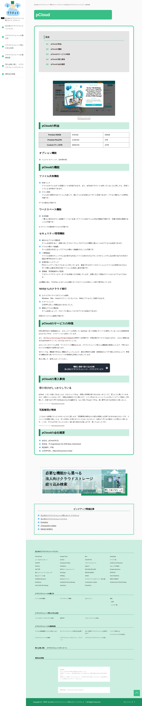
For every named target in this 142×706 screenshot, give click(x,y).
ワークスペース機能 (65, 598)
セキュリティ (89, 598)
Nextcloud (8, 219)
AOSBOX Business (11, 169)
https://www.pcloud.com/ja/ (84, 118)
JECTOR (7, 106)
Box (86, 556)
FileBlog (7, 154)
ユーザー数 (114, 605)
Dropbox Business (11, 121)
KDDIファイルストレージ (13, 111)
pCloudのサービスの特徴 (60, 54)
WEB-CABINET (10, 187)
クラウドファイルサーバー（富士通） (13, 180)
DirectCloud (38, 556)
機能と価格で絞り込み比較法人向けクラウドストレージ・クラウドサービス (84, 368)
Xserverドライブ (10, 174)
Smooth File (88, 559)
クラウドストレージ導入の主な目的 (14, 46)
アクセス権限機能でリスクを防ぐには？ (46, 631)
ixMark (6, 159)
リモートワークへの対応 (92, 618)
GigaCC (7, 96)
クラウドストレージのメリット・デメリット (71, 639)
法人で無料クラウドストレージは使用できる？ (96, 632)
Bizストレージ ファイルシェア (14, 127)
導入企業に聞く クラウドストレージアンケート (14, 65)
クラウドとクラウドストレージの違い (13, 80)
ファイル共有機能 (40, 598)
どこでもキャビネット (41, 559)
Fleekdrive (8, 91)
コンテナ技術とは (115, 631)
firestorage (113, 556)
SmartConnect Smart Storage (12, 208)
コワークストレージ (90, 563)
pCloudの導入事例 (58, 59)
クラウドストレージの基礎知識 (14, 56)
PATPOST (8, 144)
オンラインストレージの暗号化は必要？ (71, 631)
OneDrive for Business (12, 81)
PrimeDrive (8, 224)
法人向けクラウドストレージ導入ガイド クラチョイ (60, 515)
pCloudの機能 (56, 49)
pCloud (62, 559)
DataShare (8, 192)
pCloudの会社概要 (58, 64)
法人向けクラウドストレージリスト (14, 27)
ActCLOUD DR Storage (13, 214)
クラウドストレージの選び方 (14, 37)
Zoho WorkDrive (10, 164)
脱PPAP (62, 618)
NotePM (37, 563)
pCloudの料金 (56, 44)
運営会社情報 (10, 74)
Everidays (8, 134)
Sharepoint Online (65, 563)
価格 (111, 598)
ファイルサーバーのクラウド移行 (44, 618)
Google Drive (64, 556)
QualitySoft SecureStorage (14, 197)
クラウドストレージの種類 (42, 637)
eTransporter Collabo (12, 202)
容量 (112, 601)
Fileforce (7, 86)
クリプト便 (113, 559)
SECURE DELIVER (11, 116)
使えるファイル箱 (10, 149)
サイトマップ (128, 702)
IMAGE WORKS (10, 139)
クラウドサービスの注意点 (117, 634)
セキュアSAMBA (10, 101)
